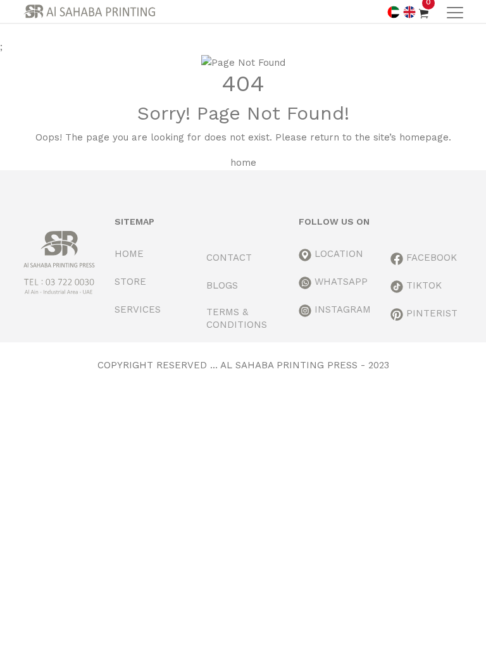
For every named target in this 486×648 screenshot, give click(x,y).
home (243, 162)
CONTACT (229, 257)
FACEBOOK (430, 257)
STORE (130, 281)
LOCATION (337, 253)
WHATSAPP (339, 281)
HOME (129, 253)
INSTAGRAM (341, 309)
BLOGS (222, 285)
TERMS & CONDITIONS (236, 318)
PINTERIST (430, 313)
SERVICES (138, 309)
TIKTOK (422, 285)
